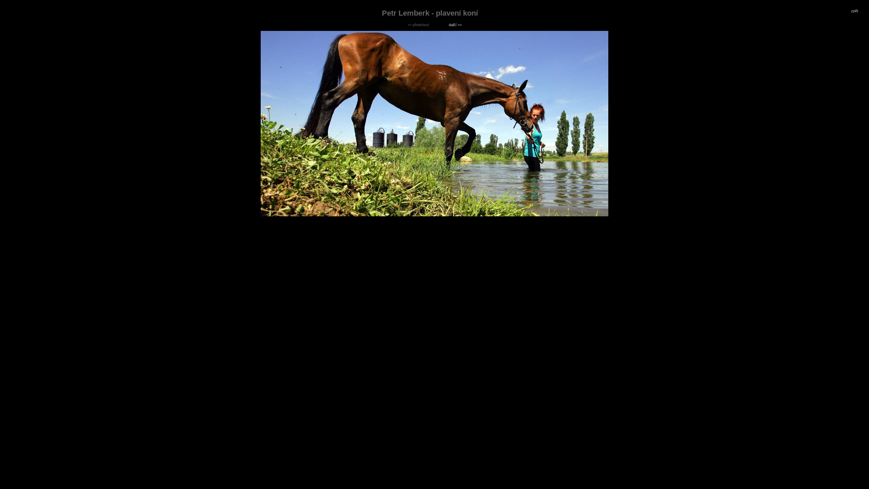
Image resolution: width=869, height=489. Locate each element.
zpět (854, 11)
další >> (455, 25)
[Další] (434, 124)
